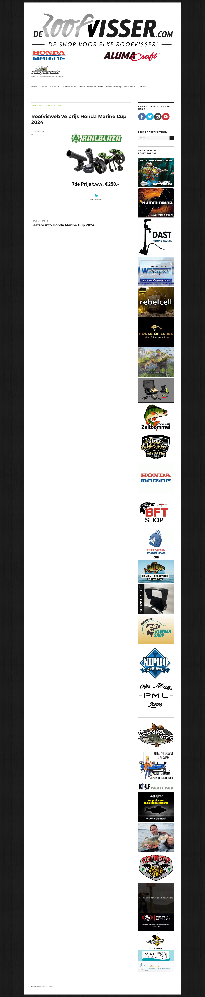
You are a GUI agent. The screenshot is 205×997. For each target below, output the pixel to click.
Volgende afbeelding (56, 105)
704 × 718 (34, 135)
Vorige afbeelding (38, 105)
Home (34, 87)
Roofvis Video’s (69, 87)
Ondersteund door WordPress (42, 987)
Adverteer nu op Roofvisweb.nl (120, 87)
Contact (142, 87)
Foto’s (53, 87)
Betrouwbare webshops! (91, 87)
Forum (44, 87)
